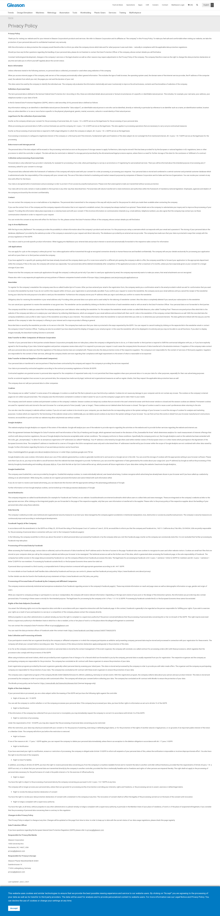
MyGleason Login (177, 5)
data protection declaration (76, 488)
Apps (140, 5)
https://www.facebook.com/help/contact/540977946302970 (92, 630)
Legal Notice (181, 897)
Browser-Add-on (50, 464)
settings (56, 900)
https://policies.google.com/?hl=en (79, 452)
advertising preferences (107, 483)
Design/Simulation (25, 13)
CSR (147, 5)
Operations (130, 5)
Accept (14, 908)
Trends (11, 13)
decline (15, 900)
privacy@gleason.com (60, 626)
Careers (155, 5)
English (206, 5)
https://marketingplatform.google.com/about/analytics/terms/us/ (33, 452)
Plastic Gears (100, 13)
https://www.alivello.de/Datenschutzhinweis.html (58, 683)
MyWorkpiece (135, 13)
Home (10, 18)
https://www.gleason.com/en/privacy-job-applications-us (116, 277)
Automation (64, 13)
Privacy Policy (197, 897)
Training (122, 13)
